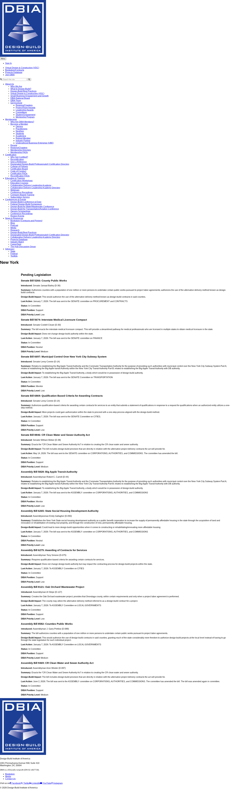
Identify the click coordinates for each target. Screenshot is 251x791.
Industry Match (17, 242)
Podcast (14, 225)
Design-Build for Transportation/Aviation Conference (34, 209)
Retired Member (23, 138)
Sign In (8, 63)
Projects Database (13, 72)
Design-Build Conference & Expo (25, 202)
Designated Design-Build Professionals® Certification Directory (39, 164)
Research (14, 230)
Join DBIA (10, 75)
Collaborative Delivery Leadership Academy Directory (35, 188)
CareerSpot (15, 244)
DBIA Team (15, 100)
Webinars (14, 190)
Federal (14, 254)
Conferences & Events (15, 199)
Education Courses (19, 183)
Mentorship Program (25, 117)
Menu (3, 59)
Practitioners (21, 129)
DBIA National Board (20, 98)
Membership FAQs (19, 152)
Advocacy (9, 249)
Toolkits (14, 256)
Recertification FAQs (20, 176)
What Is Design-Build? (20, 89)
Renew (13, 145)
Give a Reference (18, 162)
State (12, 251)
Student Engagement (25, 115)
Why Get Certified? (19, 157)
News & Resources (14, 218)
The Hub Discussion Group (23, 246)
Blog (12, 223)
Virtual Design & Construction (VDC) (22, 68)
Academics (21, 136)
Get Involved (16, 103)
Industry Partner (23, 140)
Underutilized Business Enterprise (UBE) (35, 143)
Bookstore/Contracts (14, 70)
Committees (21, 112)
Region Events (17, 216)
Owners (19, 126)
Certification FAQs (18, 173)
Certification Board (19, 169)
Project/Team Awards (25, 108)
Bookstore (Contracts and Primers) (26, 221)
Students (20, 133)
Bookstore (10, 774)
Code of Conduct (18, 171)
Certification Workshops (21, 181)
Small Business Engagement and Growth (29, 96)
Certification (10, 155)
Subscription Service (20, 197)
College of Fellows (19, 166)
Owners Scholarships (20, 211)
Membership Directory (20, 150)
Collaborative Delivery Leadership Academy (30, 185)
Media (13, 228)
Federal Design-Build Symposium (26, 204)
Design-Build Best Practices (23, 91)
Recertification (17, 159)
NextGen (20, 131)
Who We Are (16, 86)
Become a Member (19, 124)
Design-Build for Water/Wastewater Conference (32, 206)
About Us (9, 84)
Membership (11, 119)
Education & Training (15, 178)
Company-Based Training (22, 195)
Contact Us (10, 779)
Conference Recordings (21, 192)
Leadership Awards (25, 110)
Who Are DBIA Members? (22, 122)
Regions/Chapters (24, 105)
